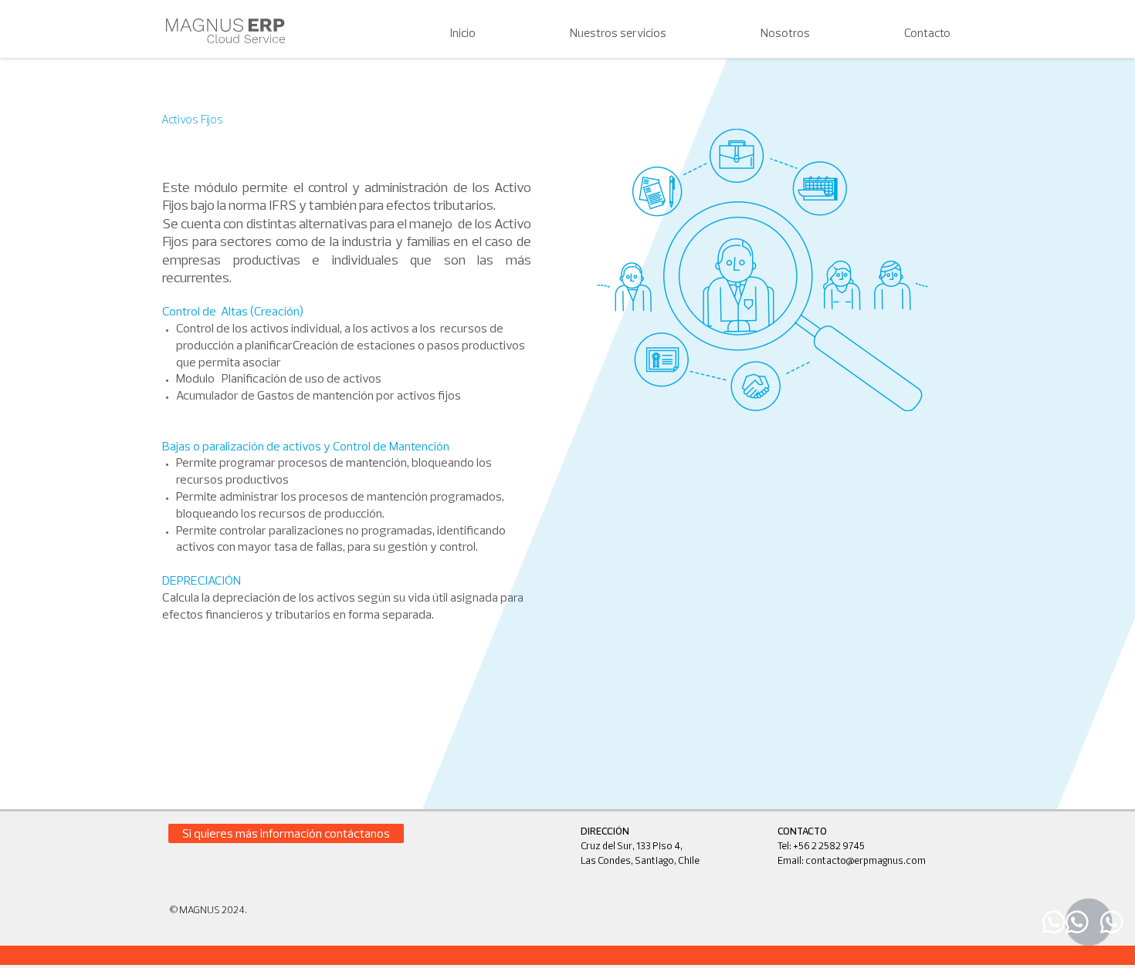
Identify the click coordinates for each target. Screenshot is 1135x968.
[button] (582, 33)
